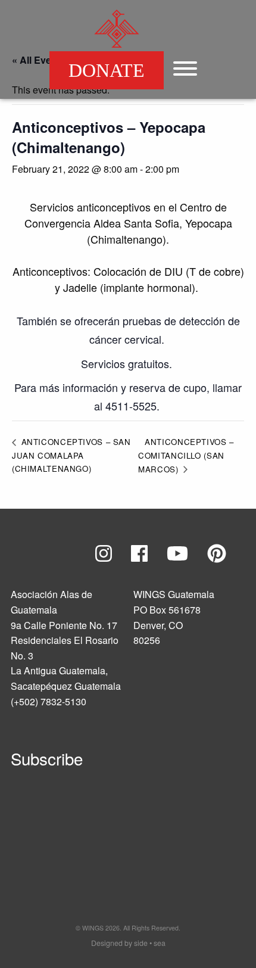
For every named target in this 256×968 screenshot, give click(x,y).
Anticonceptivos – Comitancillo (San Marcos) (186, 455)
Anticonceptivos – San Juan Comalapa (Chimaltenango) (71, 455)
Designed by (128, 943)
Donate (106, 70)
